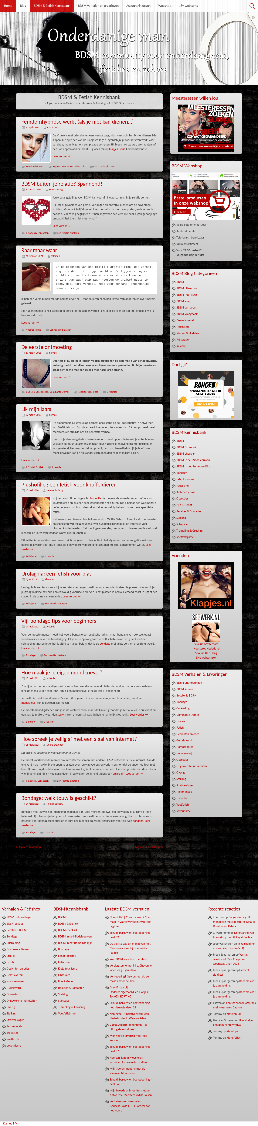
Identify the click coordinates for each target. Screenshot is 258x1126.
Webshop (164, 6)
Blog (23, 6)
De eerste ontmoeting (46, 347)
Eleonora (49, 579)
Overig (180, 772)
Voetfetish (182, 804)
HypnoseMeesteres (63, 166)
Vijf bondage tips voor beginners (58, 621)
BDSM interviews (186, 294)
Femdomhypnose (35, 166)
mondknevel (28, 702)
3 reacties (112, 392)
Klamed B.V (10, 1123)
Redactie (52, 127)
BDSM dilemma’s (186, 288)
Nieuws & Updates (187, 333)
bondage (105, 643)
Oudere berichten (28, 847)
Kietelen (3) (234, 1014)
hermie (53, 353)
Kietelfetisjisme (185, 492)
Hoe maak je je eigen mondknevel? (61, 673)
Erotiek (180, 721)
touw (60, 714)
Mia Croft (80, 166)
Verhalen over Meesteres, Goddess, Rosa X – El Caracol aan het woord (130, 1106)
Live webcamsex (206, 657)
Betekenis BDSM (186, 695)
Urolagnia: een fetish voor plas (56, 574)
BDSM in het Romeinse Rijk (193, 466)
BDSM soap (183, 301)
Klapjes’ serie (117, 149)
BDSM (29, 392)
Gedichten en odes (187, 734)
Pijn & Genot (184, 505)
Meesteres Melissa (88, 392)
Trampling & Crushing (189, 530)
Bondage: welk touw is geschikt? (58, 798)
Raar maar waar (39, 251)
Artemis (50, 626)
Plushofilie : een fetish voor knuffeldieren (69, 485)
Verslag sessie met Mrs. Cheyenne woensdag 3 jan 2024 (230, 959)
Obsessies (182, 498)
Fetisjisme (31, 556)
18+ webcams (188, 6)
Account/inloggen (138, 6)
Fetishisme (182, 327)
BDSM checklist (185, 453)
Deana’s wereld (185, 320)
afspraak (118, 773)
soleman (55, 256)
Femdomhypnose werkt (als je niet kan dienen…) (77, 122)
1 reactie (56, 467)
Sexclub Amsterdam (206, 644)
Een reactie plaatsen (104, 166)
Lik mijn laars (36, 410)
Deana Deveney (54, 744)
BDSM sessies (41, 392)
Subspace (182, 524)
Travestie (182, 798)
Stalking (181, 518)
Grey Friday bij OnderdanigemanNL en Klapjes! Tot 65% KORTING (129, 992)
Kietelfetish (233, 1037)
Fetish (180, 727)
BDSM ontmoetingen (189, 682)
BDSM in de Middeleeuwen (193, 460)
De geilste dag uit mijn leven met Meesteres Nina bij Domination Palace (130, 948)
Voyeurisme (183, 811)
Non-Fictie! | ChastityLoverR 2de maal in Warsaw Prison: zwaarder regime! (130, 922)
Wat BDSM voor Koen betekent (128, 959)
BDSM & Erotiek (34, 467)
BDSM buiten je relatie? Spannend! (61, 184)
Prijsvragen (183, 339)
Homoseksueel (185, 747)
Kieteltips (232, 1031)
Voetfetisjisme (33, 330)
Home (8, 6)
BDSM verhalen (185, 307)
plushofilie (95, 498)
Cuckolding (183, 708)
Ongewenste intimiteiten (191, 766)
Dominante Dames (59, 392)
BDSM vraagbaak (187, 314)
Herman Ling (56, 189)
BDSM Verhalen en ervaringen (98, 6)
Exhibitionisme (185, 479)
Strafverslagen (185, 785)
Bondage (31, 655)
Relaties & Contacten (37, 233)
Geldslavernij (184, 740)
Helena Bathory (54, 490)
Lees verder (61, 156)
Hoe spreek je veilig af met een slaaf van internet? (79, 739)
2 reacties (49, 721)
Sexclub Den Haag (206, 653)
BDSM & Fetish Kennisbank (52, 6)
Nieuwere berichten (149, 847)
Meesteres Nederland (206, 648)
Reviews (181, 346)
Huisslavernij (184, 753)
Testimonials (184, 792)
